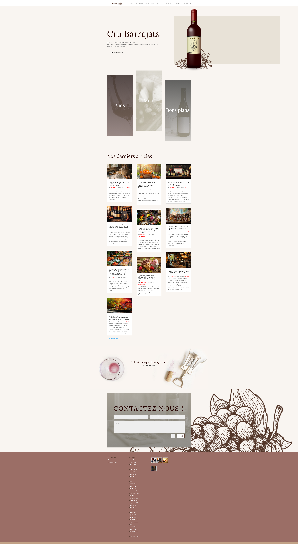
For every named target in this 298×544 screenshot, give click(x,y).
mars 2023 (133, 510)
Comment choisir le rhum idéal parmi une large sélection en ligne (178, 228)
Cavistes (147, 3)
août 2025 (132, 471)
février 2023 (133, 512)
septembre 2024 (134, 493)
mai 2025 (132, 479)
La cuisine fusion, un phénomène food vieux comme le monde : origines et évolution (119, 317)
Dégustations (169, 3)
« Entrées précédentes (112, 338)
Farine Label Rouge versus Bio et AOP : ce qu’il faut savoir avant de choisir (119, 184)
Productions (154, 3)
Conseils (185, 3)
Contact (110, 460)
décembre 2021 (134, 519)
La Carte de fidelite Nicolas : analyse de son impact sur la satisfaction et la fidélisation (118, 226)
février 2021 (133, 529)
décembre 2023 (134, 498)
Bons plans (178, 3)
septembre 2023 (134, 503)
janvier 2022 (133, 517)
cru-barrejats (114, 187)
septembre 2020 (134, 536)
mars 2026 (133, 462)
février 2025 (133, 486)
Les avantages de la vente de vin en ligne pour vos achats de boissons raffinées (178, 184)
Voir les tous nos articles (117, 52)
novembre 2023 (134, 500)
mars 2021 (133, 526)
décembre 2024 (134, 491)
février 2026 (133, 464)
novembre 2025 (134, 469)
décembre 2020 (134, 531)
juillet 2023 (133, 505)
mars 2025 (133, 483)
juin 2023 (132, 507)
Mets (161, 3)
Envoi (181, 436)
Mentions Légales (112, 462)
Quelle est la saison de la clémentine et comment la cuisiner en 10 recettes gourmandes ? (147, 185)
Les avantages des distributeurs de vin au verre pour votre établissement (178, 272)
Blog (127, 3)
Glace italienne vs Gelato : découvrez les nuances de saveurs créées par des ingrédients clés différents (147, 278)
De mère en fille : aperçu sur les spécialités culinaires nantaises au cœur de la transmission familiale (148, 230)
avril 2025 (132, 481)
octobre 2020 (133, 534)
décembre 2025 (134, 467)
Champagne (139, 3)
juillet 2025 (133, 474)
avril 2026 (132, 460)
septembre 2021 (134, 522)
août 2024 (132, 495)
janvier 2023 (133, 515)
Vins (131, 3)
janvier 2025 (133, 488)
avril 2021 (132, 524)
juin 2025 (132, 476)
